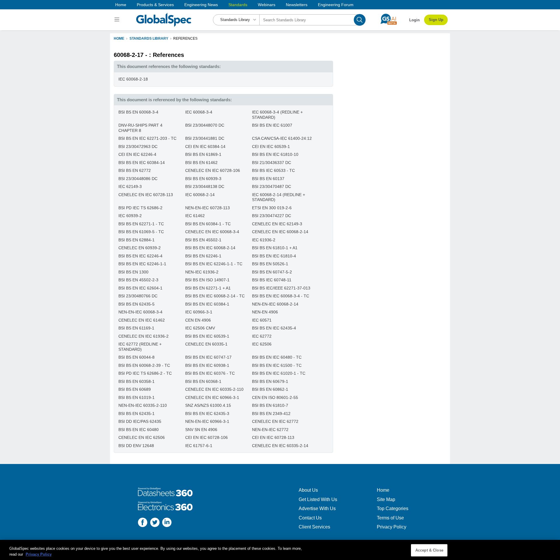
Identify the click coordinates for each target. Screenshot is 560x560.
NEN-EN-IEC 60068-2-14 (275, 304)
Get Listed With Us (318, 499)
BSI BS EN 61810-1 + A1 (275, 247)
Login (414, 20)
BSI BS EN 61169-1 (136, 328)
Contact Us (310, 517)
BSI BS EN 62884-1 (136, 240)
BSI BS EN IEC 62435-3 (207, 413)
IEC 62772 (262, 336)
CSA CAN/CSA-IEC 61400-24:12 (282, 138)
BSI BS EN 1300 (133, 272)
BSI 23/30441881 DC (204, 138)
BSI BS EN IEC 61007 (272, 125)
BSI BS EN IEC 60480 (138, 429)
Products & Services (155, 4)
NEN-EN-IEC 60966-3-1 (207, 421)
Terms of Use (390, 517)
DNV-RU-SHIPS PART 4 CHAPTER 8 (140, 128)
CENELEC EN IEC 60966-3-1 (212, 397)
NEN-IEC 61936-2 (201, 272)
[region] (280, 550)
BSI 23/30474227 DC (271, 215)
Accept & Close (429, 550)
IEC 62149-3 (130, 186)
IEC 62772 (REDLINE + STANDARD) (140, 347)
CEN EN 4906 (198, 320)
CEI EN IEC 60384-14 (205, 146)
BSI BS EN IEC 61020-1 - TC (278, 373)
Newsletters (296, 4)
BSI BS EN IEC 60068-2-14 (210, 247)
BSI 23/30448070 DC (204, 125)
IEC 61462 (195, 215)
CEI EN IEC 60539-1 (271, 146)
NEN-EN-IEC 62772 (270, 429)
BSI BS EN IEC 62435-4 (274, 328)
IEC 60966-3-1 (198, 312)
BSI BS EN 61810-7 (270, 405)
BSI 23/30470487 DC (271, 186)
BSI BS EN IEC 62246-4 (140, 256)
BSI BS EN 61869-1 (203, 154)
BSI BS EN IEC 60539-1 (207, 336)
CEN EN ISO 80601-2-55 (275, 397)
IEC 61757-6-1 (198, 445)
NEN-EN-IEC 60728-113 (207, 207)
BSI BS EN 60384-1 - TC (208, 223)
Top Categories (392, 508)
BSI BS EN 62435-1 (136, 413)
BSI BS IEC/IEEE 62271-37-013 (281, 288)
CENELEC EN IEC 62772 (275, 421)
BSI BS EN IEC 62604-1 (140, 288)
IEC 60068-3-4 (198, 112)
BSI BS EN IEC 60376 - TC (210, 373)
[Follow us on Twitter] (155, 523)
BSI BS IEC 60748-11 (271, 280)
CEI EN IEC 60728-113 (273, 437)
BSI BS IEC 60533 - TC (273, 170)
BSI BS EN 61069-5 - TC (141, 231)
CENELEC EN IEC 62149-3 (277, 223)
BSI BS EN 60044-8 (136, 357)
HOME (119, 38)
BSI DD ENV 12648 (136, 445)
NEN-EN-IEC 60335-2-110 (142, 405)
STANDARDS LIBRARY (149, 38)
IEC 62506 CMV (200, 328)
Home (120, 4)
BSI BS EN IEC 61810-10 (275, 154)
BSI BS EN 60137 (268, 178)
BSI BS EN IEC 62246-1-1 (142, 263)
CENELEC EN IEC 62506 (141, 437)
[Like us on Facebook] (142, 523)
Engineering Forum (336, 4)
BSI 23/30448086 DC (138, 178)
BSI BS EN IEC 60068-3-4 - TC (280, 296)
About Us (308, 490)
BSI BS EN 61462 (201, 162)
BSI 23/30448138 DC (204, 186)
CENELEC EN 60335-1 (206, 344)
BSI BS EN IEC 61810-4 (274, 256)
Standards (237, 4)
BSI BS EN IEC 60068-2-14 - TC (215, 296)
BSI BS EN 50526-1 (270, 263)
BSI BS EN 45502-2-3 (138, 280)
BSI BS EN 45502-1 (203, 240)
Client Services (314, 526)
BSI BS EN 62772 (134, 170)
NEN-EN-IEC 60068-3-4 (140, 312)
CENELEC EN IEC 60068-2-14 (280, 231)
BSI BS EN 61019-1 (136, 397)
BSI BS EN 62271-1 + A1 (208, 288)
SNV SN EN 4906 (201, 429)
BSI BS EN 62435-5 (136, 304)
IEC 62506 (262, 344)
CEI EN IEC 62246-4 (137, 154)
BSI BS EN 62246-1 (203, 256)
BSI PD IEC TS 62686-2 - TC (145, 373)
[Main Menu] (118, 19)
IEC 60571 (262, 320)
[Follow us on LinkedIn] (167, 523)
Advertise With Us (317, 508)
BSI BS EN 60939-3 (203, 178)
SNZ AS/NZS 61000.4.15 (208, 405)
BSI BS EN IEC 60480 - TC (277, 357)
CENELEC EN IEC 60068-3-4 (212, 231)
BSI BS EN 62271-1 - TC (141, 223)
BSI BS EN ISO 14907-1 (207, 280)
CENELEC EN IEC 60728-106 (212, 170)
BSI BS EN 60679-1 (270, 381)
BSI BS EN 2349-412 (271, 413)
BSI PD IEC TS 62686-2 (140, 207)
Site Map (386, 499)
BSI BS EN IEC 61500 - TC (277, 365)
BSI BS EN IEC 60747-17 (208, 357)
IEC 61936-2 (263, 240)
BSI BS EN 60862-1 (270, 389)
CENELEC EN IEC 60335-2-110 (214, 389)
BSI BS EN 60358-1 (136, 381)
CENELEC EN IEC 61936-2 (143, 336)
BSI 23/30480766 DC (138, 296)
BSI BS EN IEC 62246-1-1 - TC (213, 263)
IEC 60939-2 (130, 215)
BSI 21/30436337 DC (271, 162)
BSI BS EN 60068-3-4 (138, 112)
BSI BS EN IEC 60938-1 (207, 365)
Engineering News (201, 4)
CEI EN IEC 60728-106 (206, 437)
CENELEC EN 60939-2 (139, 247)
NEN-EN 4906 (265, 312)
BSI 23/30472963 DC (138, 146)
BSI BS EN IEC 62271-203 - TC (147, 138)
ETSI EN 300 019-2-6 (272, 207)
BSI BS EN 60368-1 (203, 381)
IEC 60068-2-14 (200, 194)
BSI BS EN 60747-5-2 (272, 272)
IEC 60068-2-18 (133, 79)
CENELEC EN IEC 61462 (141, 320)
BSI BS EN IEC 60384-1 (207, 304)
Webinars (266, 4)
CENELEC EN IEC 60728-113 (145, 194)
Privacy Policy (391, 526)
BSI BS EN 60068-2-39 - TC (144, 365)
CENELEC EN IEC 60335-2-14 (280, 445)
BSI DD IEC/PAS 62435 (139, 421)
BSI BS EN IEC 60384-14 (141, 162)
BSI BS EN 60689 (134, 389)
